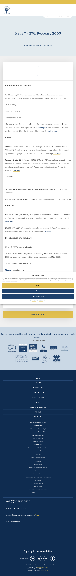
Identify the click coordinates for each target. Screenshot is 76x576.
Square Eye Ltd (44, 570)
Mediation (38, 470)
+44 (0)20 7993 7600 (66, 10)
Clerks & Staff (38, 392)
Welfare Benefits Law (38, 493)
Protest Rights (38, 486)
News (38, 402)
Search (62, 10)
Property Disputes (38, 483)
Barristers (38, 388)
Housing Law (38, 461)
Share (38, 77)
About (38, 383)
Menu (71, 10)
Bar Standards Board (42, 567)
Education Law (38, 444)
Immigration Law (38, 464)
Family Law (38, 454)
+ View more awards (38, 340)
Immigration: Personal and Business (38, 467)
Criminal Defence (38, 441)
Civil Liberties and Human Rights (38, 429)
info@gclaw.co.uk (16, 508)
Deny (38, 291)
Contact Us (38, 68)
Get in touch (38, 314)
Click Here (56, 153)
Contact (38, 417)
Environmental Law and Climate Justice (38, 451)
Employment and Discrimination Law (38, 447)
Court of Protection (38, 438)
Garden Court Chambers (6, 10)
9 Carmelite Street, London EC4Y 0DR (22, 515)
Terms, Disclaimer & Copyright (47, 564)
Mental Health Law (38, 474)
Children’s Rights (38, 425)
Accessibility (24, 564)
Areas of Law (38, 397)
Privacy (41, 300)
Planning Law (38, 480)
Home (38, 378)
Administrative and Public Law (38, 422)
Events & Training (38, 407)
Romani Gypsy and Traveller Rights (38, 489)
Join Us (38, 412)
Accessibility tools (67, 2)
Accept (38, 285)
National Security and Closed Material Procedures (38, 477)
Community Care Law (38, 435)
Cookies (34, 300)
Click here (8, 270)
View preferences (38, 296)
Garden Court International (38, 457)
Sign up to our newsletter (38, 551)
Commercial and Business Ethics (38, 432)
